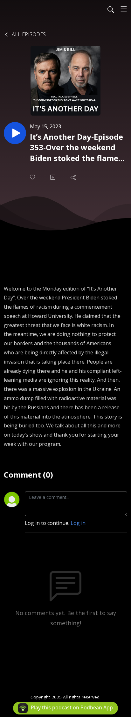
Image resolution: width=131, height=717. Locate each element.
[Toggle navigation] (123, 9)
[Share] (74, 177)
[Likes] (33, 177)
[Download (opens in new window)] (53, 177)
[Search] (110, 9)
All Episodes (28, 34)
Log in (78, 522)
